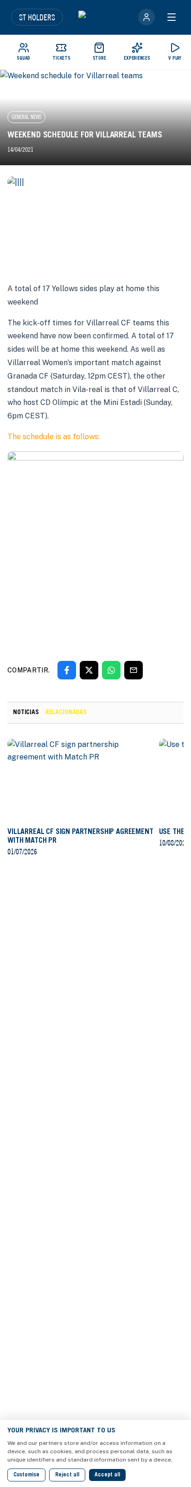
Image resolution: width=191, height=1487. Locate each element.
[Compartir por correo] (133, 670)
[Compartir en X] (89, 670)
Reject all (67, 1475)
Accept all (107, 1475)
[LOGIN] (146, 17)
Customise (26, 1475)
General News (26, 116)
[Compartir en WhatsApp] (111, 670)
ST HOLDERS (37, 17)
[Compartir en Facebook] (66, 670)
